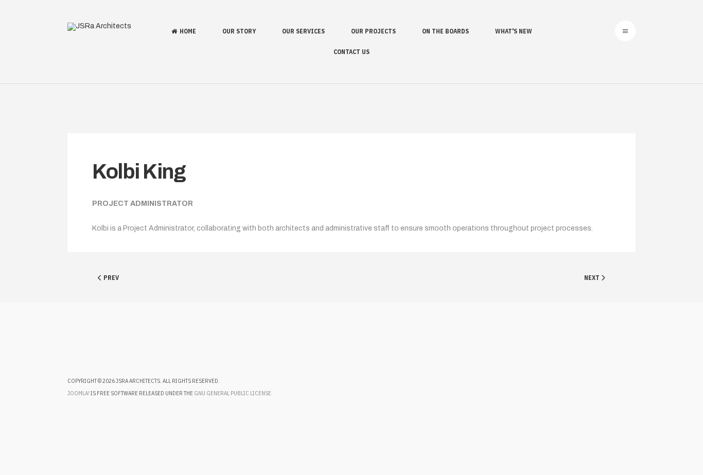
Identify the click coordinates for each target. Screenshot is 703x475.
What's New (513, 31)
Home (188, 31)
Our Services (303, 31)
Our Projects (373, 31)
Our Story (239, 31)
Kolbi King (138, 172)
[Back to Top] (666, 438)
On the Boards (445, 31)
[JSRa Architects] (99, 27)
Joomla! (78, 393)
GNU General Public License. (233, 393)
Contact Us (351, 52)
